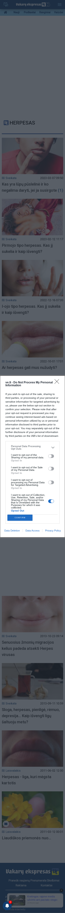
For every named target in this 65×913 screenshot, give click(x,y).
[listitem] (32, 447)
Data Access (32, 530)
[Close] (58, 382)
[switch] (51, 456)
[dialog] (32, 456)
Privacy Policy (53, 530)
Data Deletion (12, 530)
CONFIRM (20, 518)
